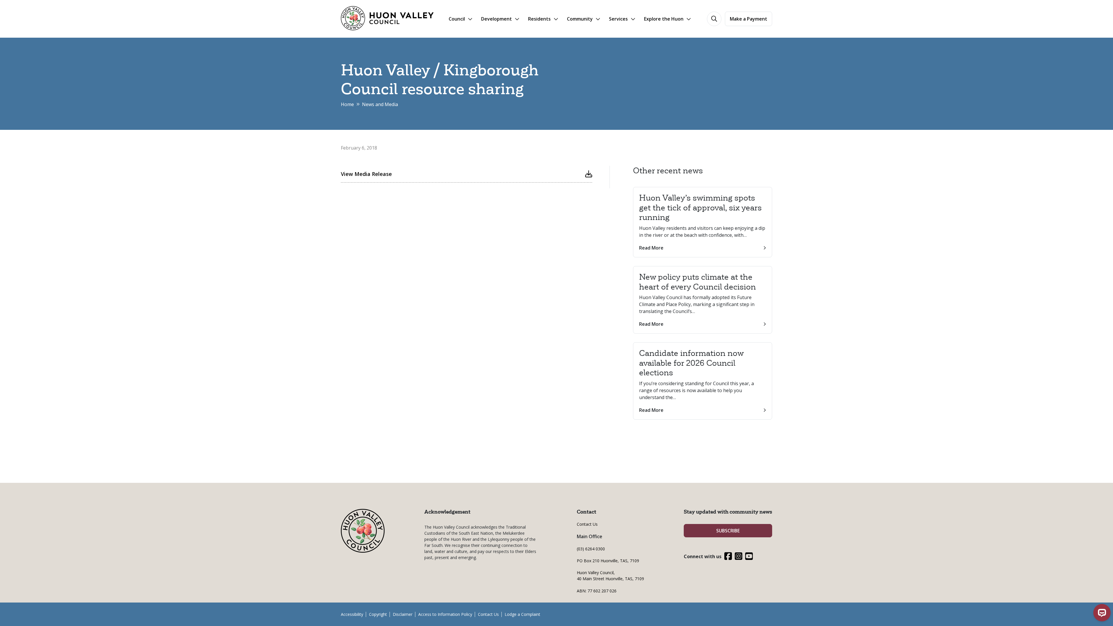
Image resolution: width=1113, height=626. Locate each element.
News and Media (380, 104)
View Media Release (366, 173)
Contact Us (587, 524)
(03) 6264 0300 (591, 549)
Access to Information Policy (445, 614)
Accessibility (352, 614)
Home (347, 104)
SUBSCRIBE (728, 530)
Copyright (378, 614)
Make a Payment (748, 19)
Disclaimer (402, 614)
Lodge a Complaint (522, 614)
